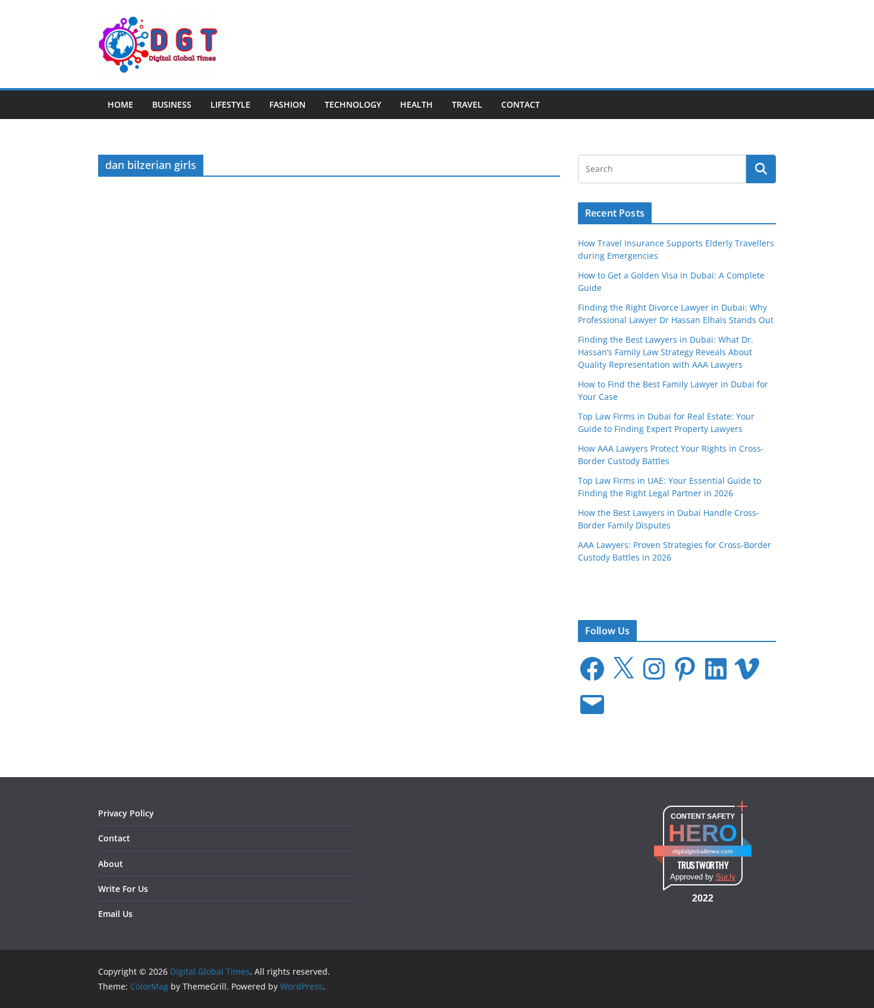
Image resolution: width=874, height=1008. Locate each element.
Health (416, 104)
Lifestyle (230, 104)
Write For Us (123, 888)
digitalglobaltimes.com (702, 851)
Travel (467, 104)
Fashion (287, 104)
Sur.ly (725, 876)
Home (120, 104)
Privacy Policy (126, 813)
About (110, 863)
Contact (520, 104)
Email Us (115, 913)
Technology (353, 104)
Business (171, 104)
